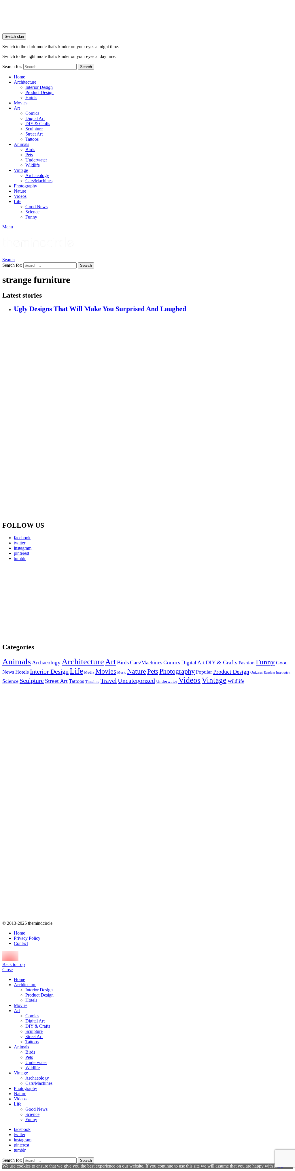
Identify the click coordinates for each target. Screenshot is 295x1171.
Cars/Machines (38, 180)
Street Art (34, 133)
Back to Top (13, 964)
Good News (36, 206)
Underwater (36, 159)
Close (7, 969)
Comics (32, 113)
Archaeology (37, 175)
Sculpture (34, 128)
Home (19, 76)
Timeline (92, 682)
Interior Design (39, 87)
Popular (204, 672)
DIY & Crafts (37, 123)
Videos (20, 196)
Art (17, 108)
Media (89, 672)
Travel (109, 680)
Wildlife (32, 165)
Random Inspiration (277, 672)
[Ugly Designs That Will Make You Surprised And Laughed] (153, 417)
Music (121, 672)
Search (86, 67)
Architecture (25, 82)
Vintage (21, 170)
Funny (31, 217)
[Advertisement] (48, 602)
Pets (29, 154)
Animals (21, 144)
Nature (20, 191)
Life (17, 201)
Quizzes (256, 672)
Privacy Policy (27, 938)
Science (32, 211)
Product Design (39, 92)
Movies (20, 102)
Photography (25, 185)
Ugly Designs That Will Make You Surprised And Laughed (100, 309)
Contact (21, 943)
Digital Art (35, 118)
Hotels (31, 97)
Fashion (247, 663)
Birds (30, 149)
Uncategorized (136, 680)
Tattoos (32, 139)
